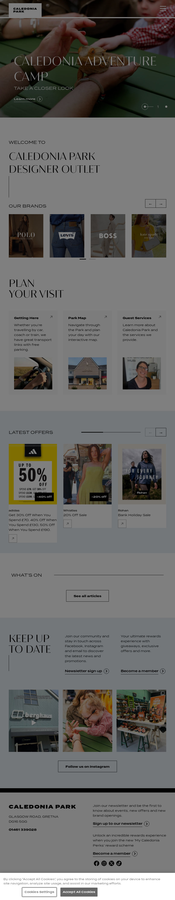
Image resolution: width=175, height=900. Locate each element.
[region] (87, 886)
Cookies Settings (39, 892)
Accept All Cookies (79, 892)
